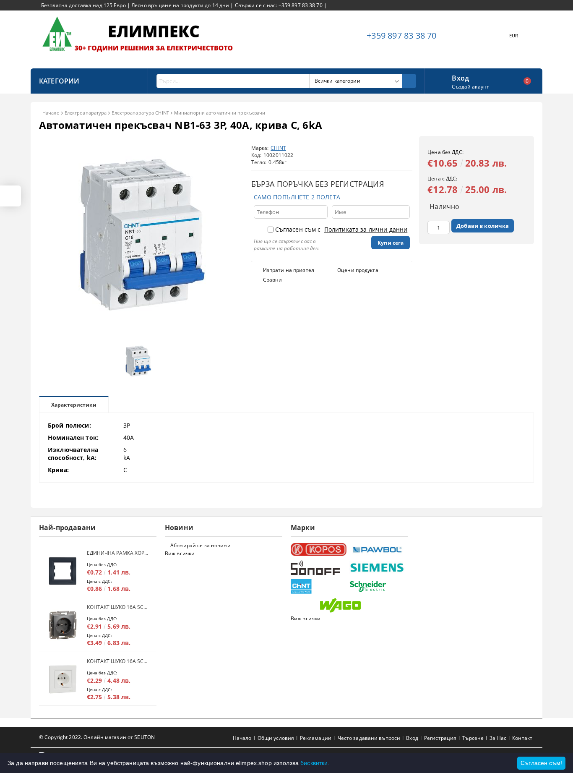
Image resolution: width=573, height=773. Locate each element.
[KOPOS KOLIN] (319, 549)
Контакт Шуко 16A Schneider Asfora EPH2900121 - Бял (117, 661)
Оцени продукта (357, 270)
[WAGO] (348, 605)
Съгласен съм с (341, 229)
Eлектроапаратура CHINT (140, 113)
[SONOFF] (319, 567)
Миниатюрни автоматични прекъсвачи (220, 113)
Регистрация (440, 738)
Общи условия (276, 738)
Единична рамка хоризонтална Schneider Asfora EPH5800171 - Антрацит (117, 552)
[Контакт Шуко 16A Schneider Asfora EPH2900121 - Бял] (63, 679)
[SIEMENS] (377, 567)
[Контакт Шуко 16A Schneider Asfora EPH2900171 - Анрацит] (63, 625)
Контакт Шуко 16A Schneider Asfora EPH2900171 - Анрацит (117, 607)
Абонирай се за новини (200, 545)
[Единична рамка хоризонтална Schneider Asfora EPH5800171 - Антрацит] (63, 571)
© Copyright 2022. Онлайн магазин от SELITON (97, 737)
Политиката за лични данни (366, 229)
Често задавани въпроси (369, 738)
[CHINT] (319, 586)
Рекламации (315, 738)
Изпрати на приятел (288, 270)
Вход (460, 77)
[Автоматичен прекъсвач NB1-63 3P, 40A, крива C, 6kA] (140, 333)
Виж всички (180, 553)
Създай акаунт (470, 86)
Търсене (473, 738)
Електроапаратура (86, 113)
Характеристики (73, 404)
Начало (51, 113)
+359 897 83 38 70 (401, 35)
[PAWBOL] (377, 549)
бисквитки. (314, 763)
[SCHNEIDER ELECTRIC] (377, 586)
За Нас (498, 738)
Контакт (522, 738)
